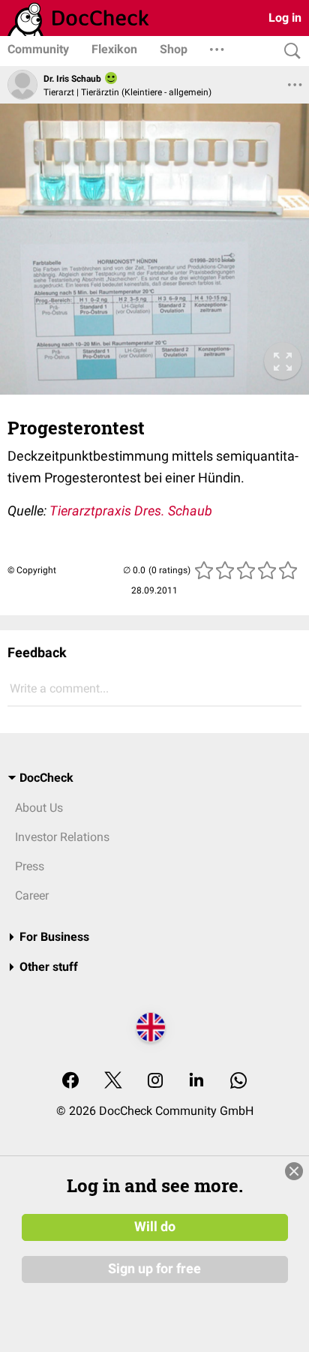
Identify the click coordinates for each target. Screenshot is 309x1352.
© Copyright (32, 570)
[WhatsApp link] (238, 1081)
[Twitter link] (113, 1081)
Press (29, 866)
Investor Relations (62, 837)
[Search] (289, 51)
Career (32, 895)
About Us (39, 808)
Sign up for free (154, 1268)
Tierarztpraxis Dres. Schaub (131, 510)
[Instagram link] (155, 1081)
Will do (155, 1226)
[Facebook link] (70, 1081)
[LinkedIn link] (196, 1081)
